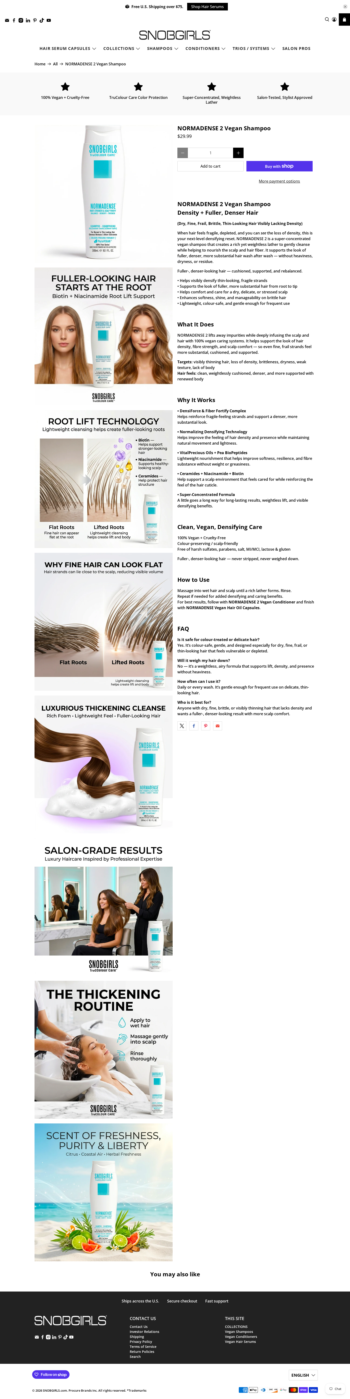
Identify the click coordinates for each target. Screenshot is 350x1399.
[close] (345, 6)
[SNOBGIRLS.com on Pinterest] (36, 21)
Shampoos (159, 48)
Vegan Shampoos (239, 1331)
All (55, 64)
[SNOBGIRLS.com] (175, 35)
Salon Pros (296, 48)
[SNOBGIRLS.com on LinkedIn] (29, 21)
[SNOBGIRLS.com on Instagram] (22, 21)
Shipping (137, 1336)
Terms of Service (143, 1346)
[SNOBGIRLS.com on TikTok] (43, 21)
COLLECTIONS (118, 48)
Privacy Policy (141, 1341)
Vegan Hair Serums (240, 1341)
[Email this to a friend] (217, 725)
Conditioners (202, 48)
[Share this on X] (181, 725)
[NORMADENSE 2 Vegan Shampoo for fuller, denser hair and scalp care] (104, 479)
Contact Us (139, 1326)
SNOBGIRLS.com (55, 1390)
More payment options (279, 181)
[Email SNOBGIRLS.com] (8, 21)
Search (135, 1356)
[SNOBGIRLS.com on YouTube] (49, 21)
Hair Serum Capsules (65, 48)
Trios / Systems (251, 48)
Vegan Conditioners (241, 1336)
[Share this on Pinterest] (205, 725)
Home (40, 64)
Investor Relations (144, 1331)
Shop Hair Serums (207, 6)
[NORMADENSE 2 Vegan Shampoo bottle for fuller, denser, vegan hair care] (104, 622)
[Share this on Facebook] (193, 725)
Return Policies (142, 1351)
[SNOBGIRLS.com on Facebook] (15, 21)
